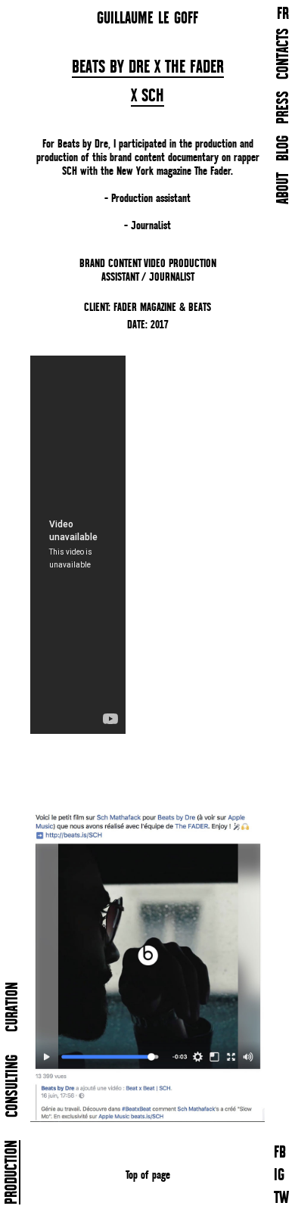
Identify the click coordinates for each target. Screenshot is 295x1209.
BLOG (284, 148)
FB (280, 1153)
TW (281, 1198)
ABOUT (284, 188)
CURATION (13, 1007)
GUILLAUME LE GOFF (147, 18)
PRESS (284, 107)
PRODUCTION (12, 1172)
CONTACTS (284, 53)
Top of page (148, 1174)
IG (279, 1176)
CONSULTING (13, 1086)
